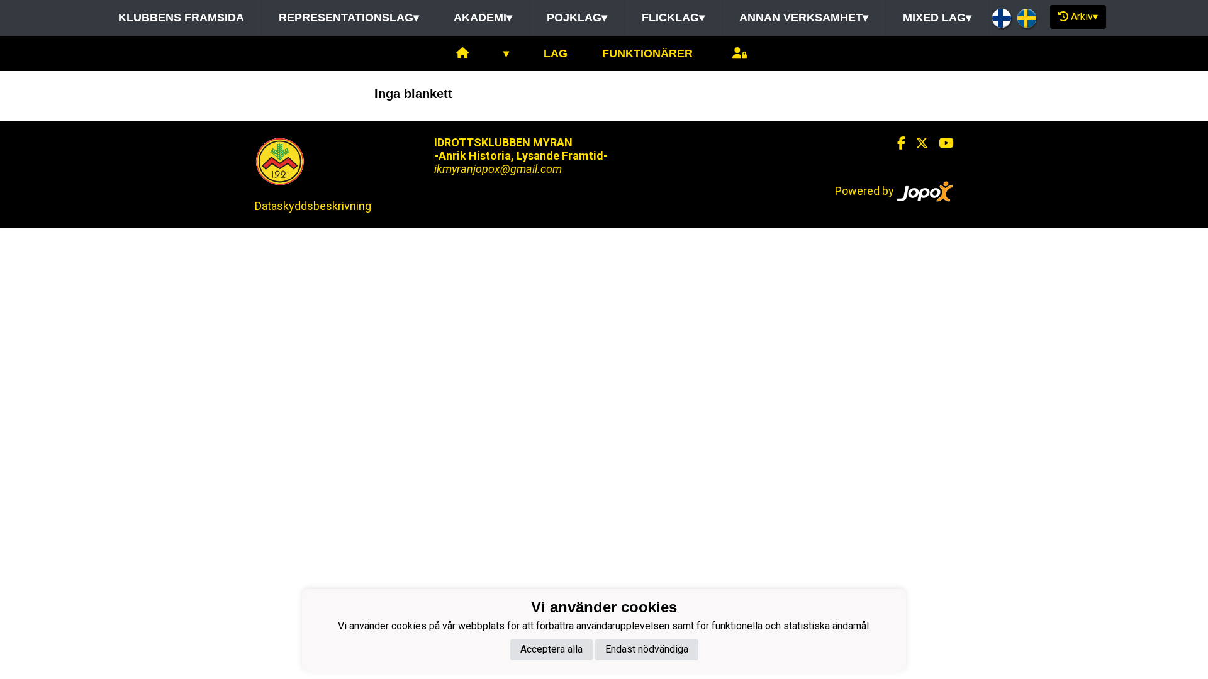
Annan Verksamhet (803, 17)
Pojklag (577, 17)
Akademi (483, 17)
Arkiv (1084, 17)
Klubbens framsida (181, 17)
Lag (556, 53)
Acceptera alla (551, 649)
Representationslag (349, 17)
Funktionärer (647, 53)
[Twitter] (917, 143)
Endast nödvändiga (646, 649)
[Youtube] (941, 143)
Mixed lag (937, 17)
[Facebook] (896, 143)
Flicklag (673, 17)
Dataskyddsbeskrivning (313, 206)
